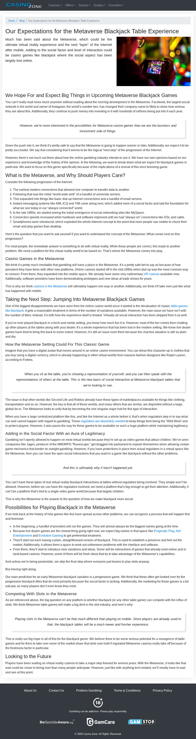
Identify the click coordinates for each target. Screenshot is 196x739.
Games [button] (83, 5)
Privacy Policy (162, 690)
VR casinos (151, 274)
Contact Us (56, 690)
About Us (30, 690)
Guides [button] (98, 5)
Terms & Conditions (127, 690)
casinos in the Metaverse (50, 286)
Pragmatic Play (164, 531)
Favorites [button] (115, 5)
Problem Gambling (89, 690)
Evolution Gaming (51, 535)
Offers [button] (69, 5)
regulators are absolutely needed (103, 421)
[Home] (24, 5)
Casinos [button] (54, 5)
